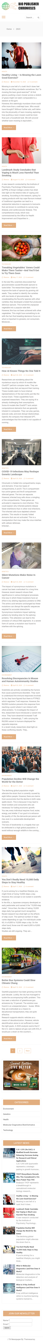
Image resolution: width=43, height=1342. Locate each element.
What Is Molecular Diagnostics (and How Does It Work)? (28, 1269)
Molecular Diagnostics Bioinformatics (19, 1125)
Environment (7, 675)
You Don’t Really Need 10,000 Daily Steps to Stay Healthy (20, 881)
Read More (8, 127)
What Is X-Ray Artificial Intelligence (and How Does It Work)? (28, 1287)
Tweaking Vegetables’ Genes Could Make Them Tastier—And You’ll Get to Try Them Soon (21, 270)
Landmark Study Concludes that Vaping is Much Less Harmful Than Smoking (20, 172)
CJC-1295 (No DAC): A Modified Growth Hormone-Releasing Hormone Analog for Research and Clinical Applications (27, 1155)
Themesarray (29, 1339)
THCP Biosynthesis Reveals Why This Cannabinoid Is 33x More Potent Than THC (27, 1177)
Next (28, 1051)
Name (6, 1320)
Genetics (5, 468)
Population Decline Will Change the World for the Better (20, 780)
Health (4, 71)
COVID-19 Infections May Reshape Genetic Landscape (20, 473)
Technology (6, 264)
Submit (7, 1328)
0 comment (33, 82)
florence (6, 82)
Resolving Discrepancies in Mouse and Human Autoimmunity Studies (20, 680)
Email (6, 1324)
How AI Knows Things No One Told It (21, 371)
